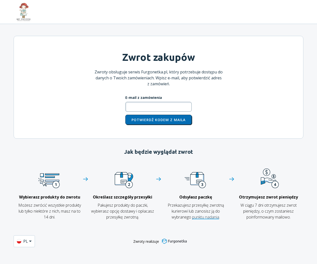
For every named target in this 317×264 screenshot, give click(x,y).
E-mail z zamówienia (143, 97)
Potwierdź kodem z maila (158, 119)
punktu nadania (205, 217)
